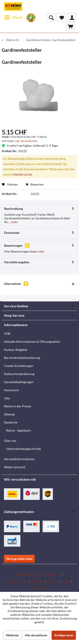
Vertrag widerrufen (19, 559)
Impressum (11, 390)
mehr (14, 222)
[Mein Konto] (71, 17)
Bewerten (37, 184)
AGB (7, 333)
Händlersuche (22, 174)
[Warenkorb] (70, 26)
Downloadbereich (27, 574)
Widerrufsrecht (14, 467)
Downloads (12, 232)
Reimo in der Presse (17, 406)
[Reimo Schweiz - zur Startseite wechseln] (13, 6)
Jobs (7, 398)
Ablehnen (12, 635)
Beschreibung (13, 208)
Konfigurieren (63, 635)
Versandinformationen (19, 459)
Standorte (10, 422)
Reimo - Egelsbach (18, 430)
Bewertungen (13, 245)
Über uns (10, 440)
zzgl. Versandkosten (26, 141)
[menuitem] (13, 17)
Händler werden (17, 581)
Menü (17, 17)
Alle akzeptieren (36, 635)
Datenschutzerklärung (19, 374)
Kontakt (53, 581)
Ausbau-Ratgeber (16, 349)
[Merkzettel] (61, 17)
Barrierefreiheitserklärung (22, 358)
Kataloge (37, 581)
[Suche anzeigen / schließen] (50, 17)
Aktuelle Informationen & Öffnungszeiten (32, 341)
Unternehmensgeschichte (23, 449)
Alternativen (15, 284)
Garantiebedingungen (18, 382)
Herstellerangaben (16, 262)
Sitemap (9, 414)
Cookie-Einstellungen (18, 366)
